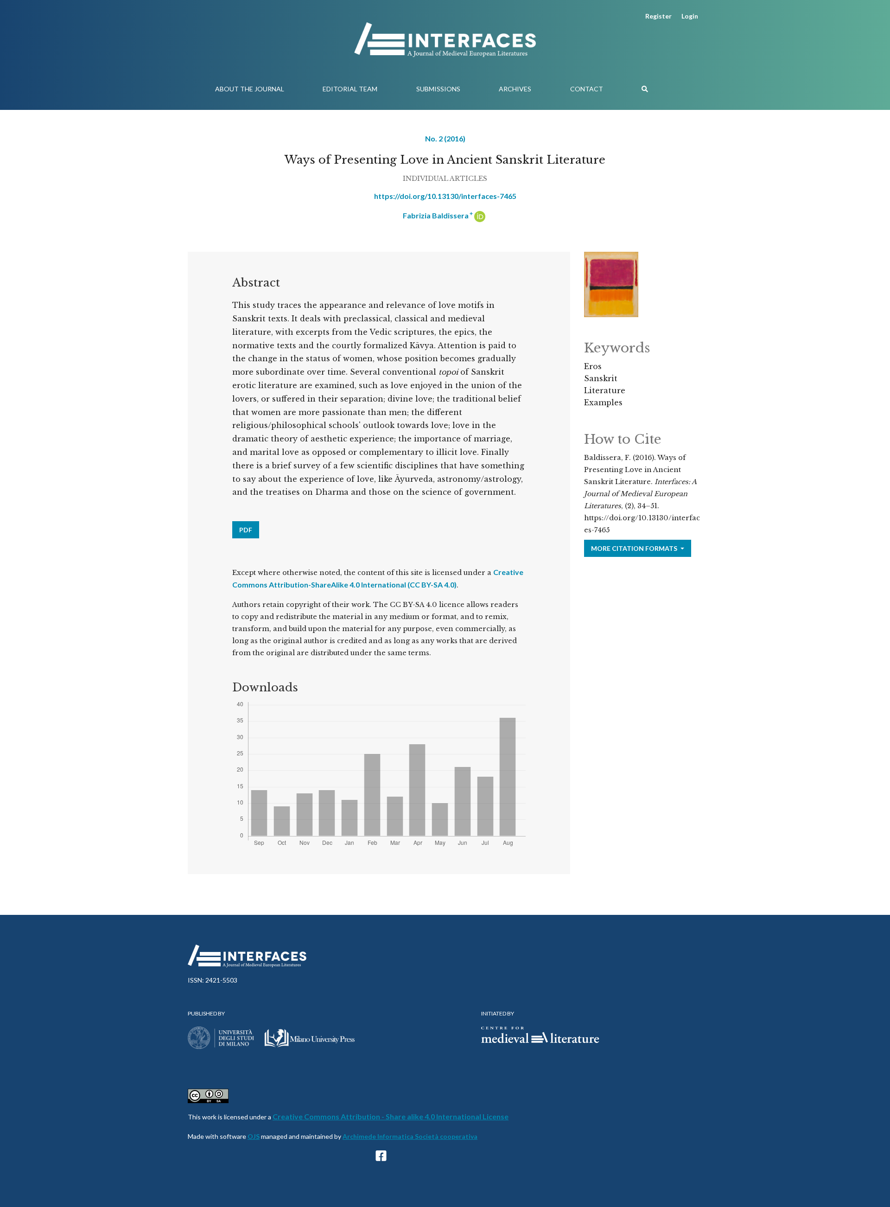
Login (689, 16)
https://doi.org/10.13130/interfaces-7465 (445, 196)
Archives (515, 89)
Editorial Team (350, 89)
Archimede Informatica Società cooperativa (410, 1136)
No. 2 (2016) (445, 138)
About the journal (249, 89)
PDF (245, 530)
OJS (254, 1136)
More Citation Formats (635, 548)
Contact (586, 89)
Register (658, 16)
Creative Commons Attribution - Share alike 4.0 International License (391, 1116)
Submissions (438, 89)
